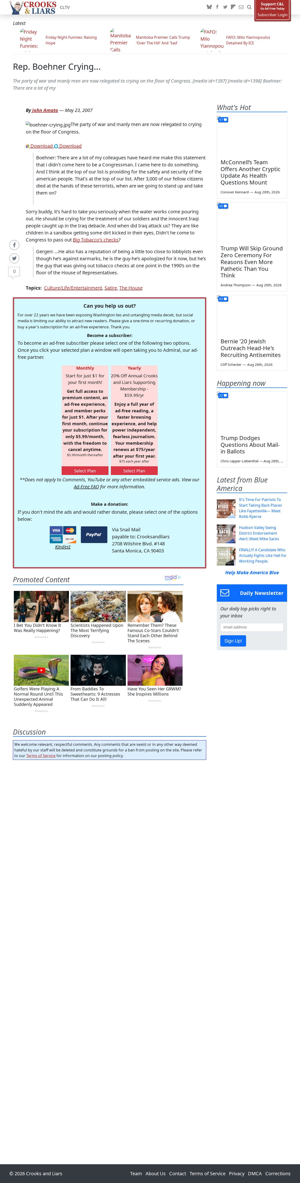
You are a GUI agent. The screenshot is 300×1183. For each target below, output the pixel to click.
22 (221, 395)
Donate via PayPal (94, 534)
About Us (156, 1173)
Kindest (63, 547)
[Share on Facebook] (14, 245)
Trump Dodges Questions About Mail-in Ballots (250, 444)
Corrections (278, 1173)
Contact (177, 1173)
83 (221, 299)
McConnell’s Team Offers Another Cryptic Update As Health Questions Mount (251, 172)
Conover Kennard (235, 192)
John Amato (45, 110)
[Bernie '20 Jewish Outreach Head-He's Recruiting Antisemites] (252, 315)
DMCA (255, 1173)
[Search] (249, 7)
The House (130, 288)
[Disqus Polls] (109, 824)
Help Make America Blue (252, 572)
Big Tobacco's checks (96, 240)
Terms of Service (41, 755)
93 (221, 206)
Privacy (236, 1173)
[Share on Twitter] (14, 258)
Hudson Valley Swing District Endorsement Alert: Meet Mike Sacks (259, 533)
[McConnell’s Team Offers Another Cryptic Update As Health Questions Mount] (252, 135)
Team (136, 1173)
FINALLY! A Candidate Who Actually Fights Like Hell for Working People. (263, 555)
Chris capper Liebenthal (240, 461)
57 (221, 119)
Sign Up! (233, 640)
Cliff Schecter (231, 364)
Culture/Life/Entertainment (73, 288)
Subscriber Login (273, 15)
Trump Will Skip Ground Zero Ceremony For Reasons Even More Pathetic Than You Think (252, 261)
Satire (111, 288)
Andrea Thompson (236, 285)
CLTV (65, 7)
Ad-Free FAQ (86, 486)
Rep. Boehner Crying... (57, 66)
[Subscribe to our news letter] (241, 7)
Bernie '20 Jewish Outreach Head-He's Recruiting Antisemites (251, 348)
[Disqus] (109, 948)
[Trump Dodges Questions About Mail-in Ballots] (252, 411)
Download (41, 146)
